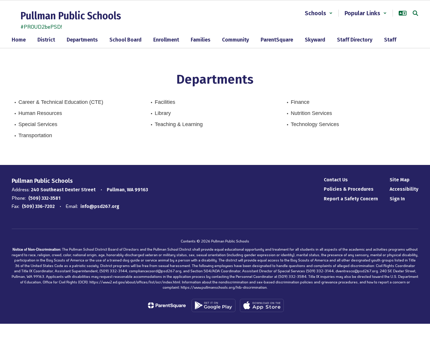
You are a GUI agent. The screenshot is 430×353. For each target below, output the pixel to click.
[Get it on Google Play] (213, 305)
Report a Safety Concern (351, 199)
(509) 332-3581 (44, 198)
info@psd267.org (99, 206)
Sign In (397, 199)
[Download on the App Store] (262, 305)
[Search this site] (415, 13)
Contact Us (336, 179)
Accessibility (404, 189)
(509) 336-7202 (38, 206)
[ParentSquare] (167, 305)
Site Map (400, 179)
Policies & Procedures (349, 189)
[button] (319, 13)
